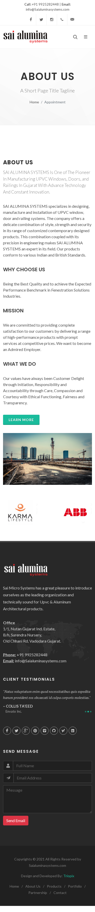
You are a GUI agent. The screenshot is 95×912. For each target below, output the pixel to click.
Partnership (37, 892)
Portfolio (75, 886)
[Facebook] (31, 19)
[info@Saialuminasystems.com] (72, 19)
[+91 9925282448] (62, 19)
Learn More (21, 420)
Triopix (68, 876)
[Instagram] (52, 19)
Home (34, 102)
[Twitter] (41, 19)
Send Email (15, 820)
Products (54, 886)
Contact (60, 892)
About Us (33, 886)
